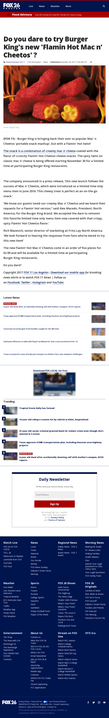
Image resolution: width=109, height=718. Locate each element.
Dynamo (35, 601)
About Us (36, 633)
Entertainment (12, 633)
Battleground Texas (67, 625)
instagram (99, 702)
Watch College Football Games (65, 645)
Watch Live (10, 542)
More (68, 6)
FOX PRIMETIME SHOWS (11, 654)
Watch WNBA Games (67, 674)
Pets (87, 560)
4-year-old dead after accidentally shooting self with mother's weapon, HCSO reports (41, 306)
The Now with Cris (11, 640)
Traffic (6, 606)
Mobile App (36, 671)
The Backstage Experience (10, 648)
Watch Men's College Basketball (67, 664)
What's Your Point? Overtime (66, 608)
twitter (93, 702)
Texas (33, 550)
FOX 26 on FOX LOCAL (10, 548)
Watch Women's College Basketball (66, 670)
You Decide (36, 560)
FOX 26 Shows (66, 583)
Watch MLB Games (67, 650)
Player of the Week (39, 614)
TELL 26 (7, 552)
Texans (34, 590)
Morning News (94, 542)
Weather (8, 583)
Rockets (34, 594)
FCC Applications (38, 687)
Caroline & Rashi (92, 590)
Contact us (36, 637)
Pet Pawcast (91, 611)
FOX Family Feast (93, 575)
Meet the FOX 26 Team (38, 641)
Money (34, 563)
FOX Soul (7, 566)
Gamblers (35, 607)
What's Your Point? (66, 603)
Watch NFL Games (66, 640)
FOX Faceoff (91, 601)
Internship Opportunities (37, 666)
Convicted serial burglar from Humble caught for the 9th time (31, 328)
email (104, 702)
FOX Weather (9, 616)
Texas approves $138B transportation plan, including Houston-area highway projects (41, 316)
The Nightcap (64, 593)
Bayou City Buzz (65, 616)
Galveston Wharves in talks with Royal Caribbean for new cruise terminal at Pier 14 (40, 341)
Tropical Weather (11, 596)
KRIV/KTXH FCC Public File (41, 679)
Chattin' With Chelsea (67, 600)
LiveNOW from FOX (12, 559)
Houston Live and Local (66, 621)
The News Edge (65, 596)
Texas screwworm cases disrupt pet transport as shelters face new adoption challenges (42, 354)
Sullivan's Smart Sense (41, 570)
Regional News (67, 542)
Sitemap (34, 574)
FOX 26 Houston (34, 62)
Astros (34, 587)
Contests (7, 659)
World (33, 557)
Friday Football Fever (40, 611)
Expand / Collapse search (104, 6)
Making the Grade (93, 546)
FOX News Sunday (39, 567)
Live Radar (8, 587)
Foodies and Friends (94, 607)
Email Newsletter (38, 656)
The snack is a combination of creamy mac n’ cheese (39, 151)
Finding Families (92, 553)
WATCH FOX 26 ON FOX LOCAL (40, 647)
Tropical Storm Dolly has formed (36, 408)
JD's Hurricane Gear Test (12, 601)
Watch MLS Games (67, 678)
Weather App (9, 609)
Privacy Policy (57, 517)
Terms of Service (56, 520)
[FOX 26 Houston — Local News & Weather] (12, 6)
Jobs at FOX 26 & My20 (38, 660)
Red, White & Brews (94, 594)
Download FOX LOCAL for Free (50, 370)
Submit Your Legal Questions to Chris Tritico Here (93, 566)
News (45, 62)
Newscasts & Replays (13, 556)
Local (33, 546)
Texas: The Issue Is (67, 612)
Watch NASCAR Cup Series (67, 654)
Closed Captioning (39, 684)
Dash (33, 604)
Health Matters (92, 557)
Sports (35, 583)
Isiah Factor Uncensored (63, 588)
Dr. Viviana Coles (92, 550)
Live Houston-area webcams (11, 592)
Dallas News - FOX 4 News (67, 548)
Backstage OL (9, 644)
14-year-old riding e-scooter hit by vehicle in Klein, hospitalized (53, 419)
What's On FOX (38, 652)
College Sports (37, 597)
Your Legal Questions (95, 572)
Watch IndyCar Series (67, 659)
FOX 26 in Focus (92, 597)
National (34, 553)
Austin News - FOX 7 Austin (67, 554)
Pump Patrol (9, 612)
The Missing (90, 614)
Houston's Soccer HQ (95, 618)
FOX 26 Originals (91, 584)
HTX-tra (90, 633)
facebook (88, 702)
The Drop (7, 637)
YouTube (7, 563)
